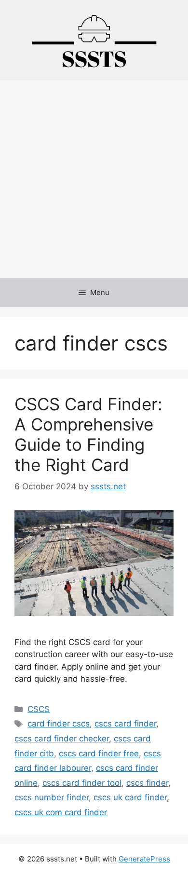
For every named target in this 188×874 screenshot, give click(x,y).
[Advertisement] (94, 179)
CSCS (38, 709)
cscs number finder (51, 797)
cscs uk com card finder (60, 812)
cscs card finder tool (81, 783)
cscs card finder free (99, 753)
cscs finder (147, 783)
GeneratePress (144, 858)
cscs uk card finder (130, 797)
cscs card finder (125, 723)
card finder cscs (58, 723)
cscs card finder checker (61, 738)
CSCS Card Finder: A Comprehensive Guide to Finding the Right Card (88, 434)
